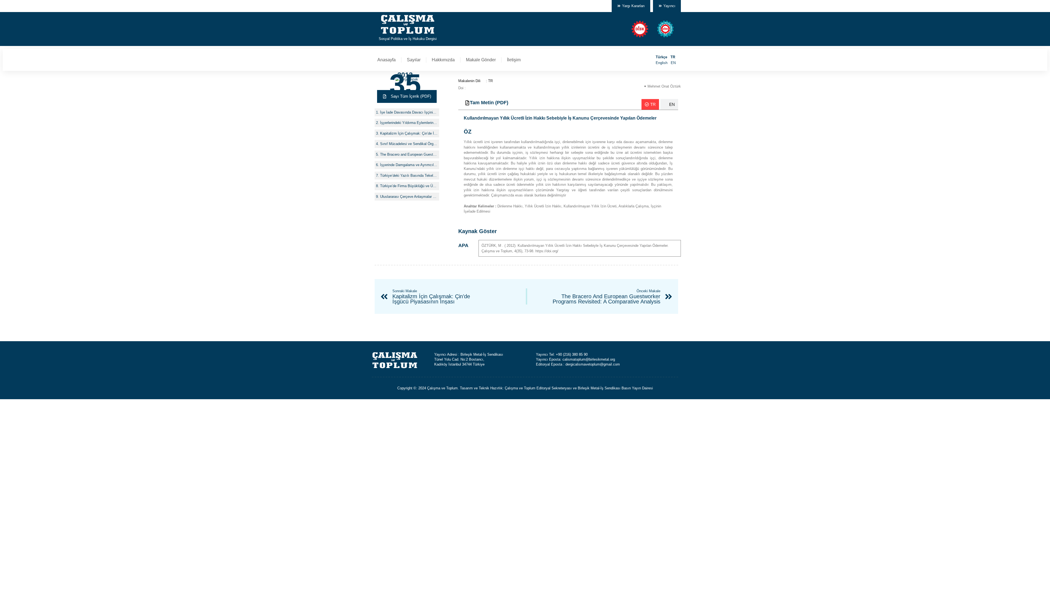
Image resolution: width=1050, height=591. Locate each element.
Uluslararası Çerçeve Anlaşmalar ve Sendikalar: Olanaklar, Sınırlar (409, 197)
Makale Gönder (481, 59)
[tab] (650, 104)
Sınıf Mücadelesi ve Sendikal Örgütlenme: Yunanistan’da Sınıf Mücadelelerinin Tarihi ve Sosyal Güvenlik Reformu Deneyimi (409, 144)
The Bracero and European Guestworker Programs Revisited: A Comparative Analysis (409, 154)
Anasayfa (386, 59)
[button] (407, 96)
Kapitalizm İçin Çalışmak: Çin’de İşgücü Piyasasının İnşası (409, 133)
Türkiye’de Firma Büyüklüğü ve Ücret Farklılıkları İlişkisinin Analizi (409, 186)
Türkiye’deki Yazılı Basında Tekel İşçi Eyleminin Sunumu (409, 175)
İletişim (514, 59)
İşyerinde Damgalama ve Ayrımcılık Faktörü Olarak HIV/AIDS (409, 165)
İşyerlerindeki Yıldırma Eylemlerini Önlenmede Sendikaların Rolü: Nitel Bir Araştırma (409, 123)
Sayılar (414, 59)
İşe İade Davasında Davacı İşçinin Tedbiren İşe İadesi (409, 112)
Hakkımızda (443, 59)
